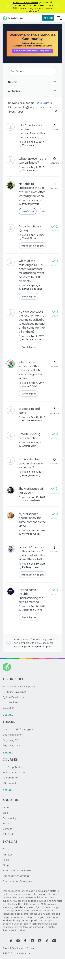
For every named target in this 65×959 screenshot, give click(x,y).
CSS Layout (9, 783)
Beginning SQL (11, 740)
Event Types (15, 111)
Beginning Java (12, 745)
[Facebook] (25, 940)
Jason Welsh (29, 386)
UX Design (8, 707)
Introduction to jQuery (21, 107)
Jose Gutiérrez (31, 500)
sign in (26, 646)
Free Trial (48, 17)
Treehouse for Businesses (17, 881)
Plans (5, 849)
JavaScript (42, 103)
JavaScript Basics (12, 767)
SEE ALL (8, 714)
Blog (5, 812)
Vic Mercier (29, 145)
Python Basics (10, 777)
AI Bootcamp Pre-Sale (25, 2)
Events (44, 107)
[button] (7, 7)
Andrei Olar (29, 445)
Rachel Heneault (32, 420)
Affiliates (7, 854)
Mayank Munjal (31, 203)
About (6, 807)
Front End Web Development (19, 686)
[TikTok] (46, 940)
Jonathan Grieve (32, 609)
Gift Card (8, 834)
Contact (7, 828)
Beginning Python (13, 734)
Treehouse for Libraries (16, 875)
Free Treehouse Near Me (17, 870)
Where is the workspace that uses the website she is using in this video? (30, 370)
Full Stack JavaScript (14, 691)
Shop (6, 865)
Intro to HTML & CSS (14, 772)
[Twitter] (10, 940)
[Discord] (54, 940)
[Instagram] (39, 940)
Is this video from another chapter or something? (31, 463)
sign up (38, 646)
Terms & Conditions (13, 948)
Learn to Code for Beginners (19, 729)
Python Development (15, 697)
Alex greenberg (31, 475)
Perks (6, 859)
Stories (6, 823)
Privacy (30, 948)
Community (9, 818)
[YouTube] (18, 940)
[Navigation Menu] (59, 18)
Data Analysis (10, 702)
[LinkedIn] (32, 940)
